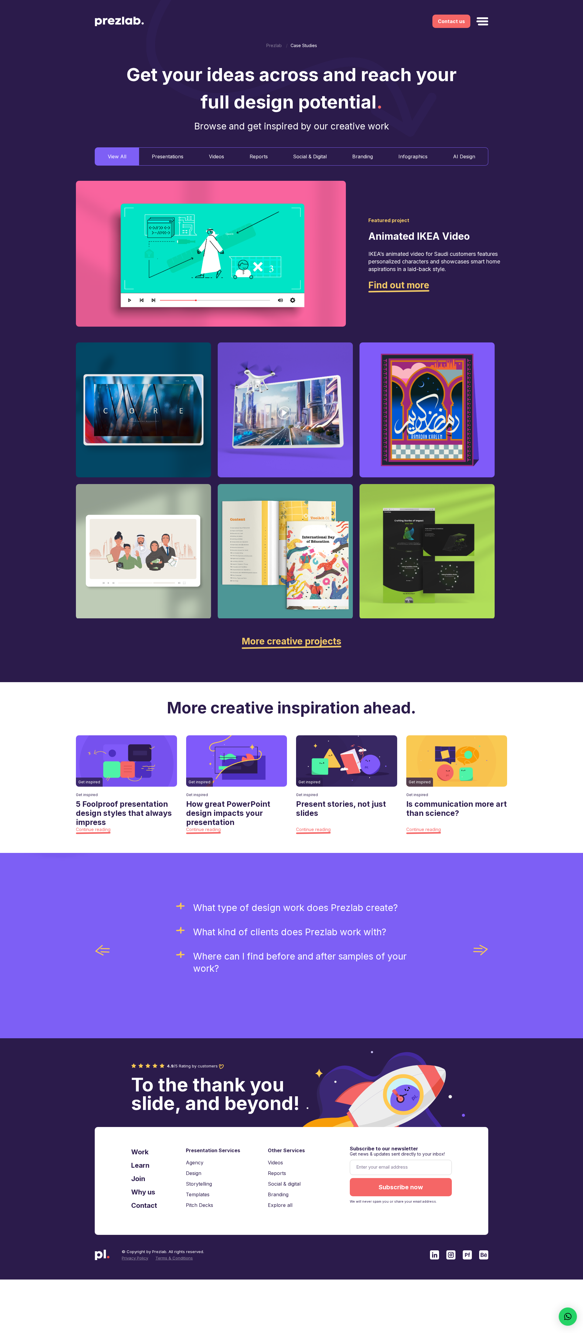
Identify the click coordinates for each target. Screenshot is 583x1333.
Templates (198, 1194)
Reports (259, 156)
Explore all (280, 1205)
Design (193, 1173)
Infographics (413, 156)
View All (117, 156)
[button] (568, 1316)
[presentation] (103, 950)
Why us (143, 1192)
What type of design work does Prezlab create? (295, 907)
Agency (194, 1163)
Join (138, 1179)
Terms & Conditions (174, 1258)
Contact (144, 1205)
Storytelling (199, 1184)
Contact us (451, 21)
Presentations (167, 156)
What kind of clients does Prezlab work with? (289, 931)
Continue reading (93, 829)
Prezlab (274, 45)
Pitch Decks (199, 1205)
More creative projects (291, 641)
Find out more (398, 285)
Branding (362, 156)
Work (139, 1152)
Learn (140, 1165)
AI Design (464, 156)
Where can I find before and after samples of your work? (300, 962)
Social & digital (284, 1184)
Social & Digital (310, 156)
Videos (216, 156)
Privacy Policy (135, 1258)
